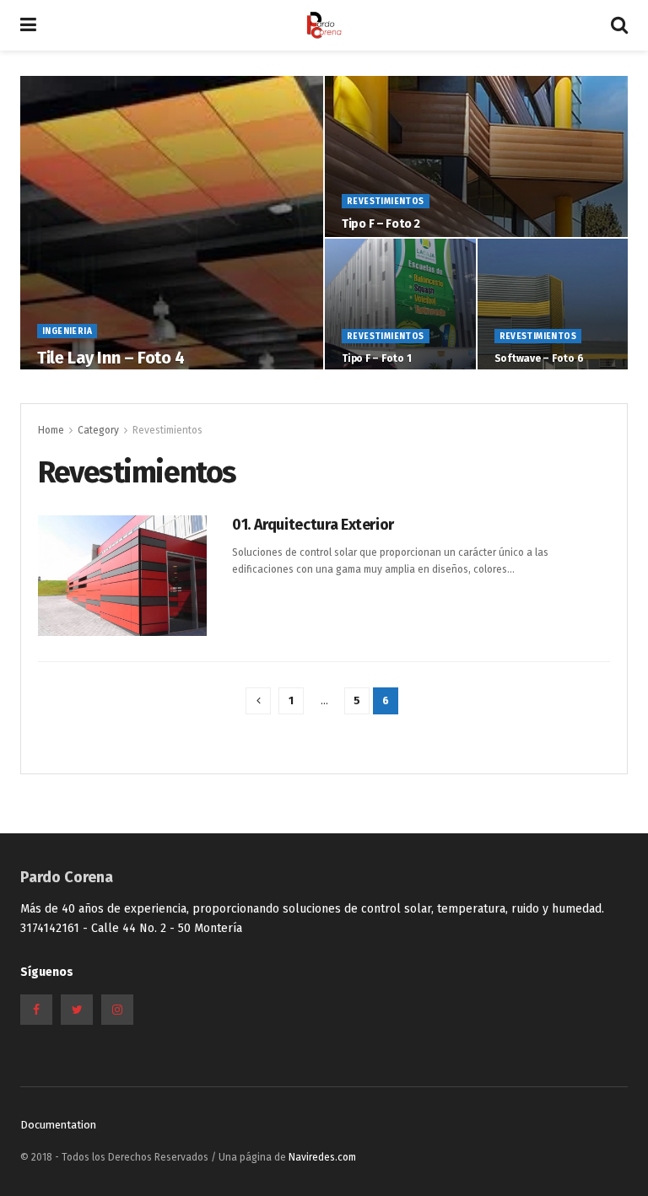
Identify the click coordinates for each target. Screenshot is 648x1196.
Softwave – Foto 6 (539, 358)
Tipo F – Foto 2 (381, 224)
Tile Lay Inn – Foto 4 (111, 357)
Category (98, 430)
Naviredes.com (322, 1157)
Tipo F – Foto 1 (376, 358)
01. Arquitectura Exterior (313, 524)
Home (51, 430)
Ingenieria (67, 331)
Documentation (58, 1124)
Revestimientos (385, 202)
